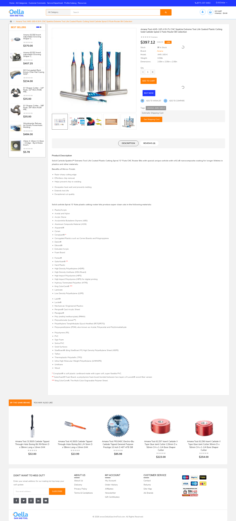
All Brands (148, 493)
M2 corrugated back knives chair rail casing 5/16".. (33, 72)
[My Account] (202, 12)
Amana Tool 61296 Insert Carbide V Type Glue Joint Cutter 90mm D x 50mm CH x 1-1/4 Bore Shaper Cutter (204, 446)
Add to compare (177, 101)
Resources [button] (82, 3)
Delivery (78, 484)
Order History (111, 484)
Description (128, 143)
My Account (110, 480)
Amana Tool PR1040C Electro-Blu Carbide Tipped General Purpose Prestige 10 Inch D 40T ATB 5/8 (118, 444)
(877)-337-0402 (203, 3)
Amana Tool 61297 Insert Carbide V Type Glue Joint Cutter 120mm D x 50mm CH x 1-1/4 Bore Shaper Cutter (161, 446)
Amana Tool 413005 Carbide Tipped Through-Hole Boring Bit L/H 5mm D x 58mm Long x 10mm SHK (75, 444)
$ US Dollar (221, 2)
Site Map (148, 488)
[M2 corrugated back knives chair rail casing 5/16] (15, 74)
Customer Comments (37, 3)
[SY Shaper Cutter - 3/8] (15, 110)
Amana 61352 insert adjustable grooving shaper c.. (32, 54)
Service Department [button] (55, 3)
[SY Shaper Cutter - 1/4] (15, 92)
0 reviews (154, 37)
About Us (78, 480)
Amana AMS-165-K (156, 108)
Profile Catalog (70, 3)
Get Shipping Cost (151, 119)
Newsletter (110, 493)
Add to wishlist (153, 101)
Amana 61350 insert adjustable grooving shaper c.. (32, 37)
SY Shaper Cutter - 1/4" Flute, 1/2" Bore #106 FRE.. (33, 90)
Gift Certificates (112, 497)
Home (11, 3)
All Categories (21, 3)
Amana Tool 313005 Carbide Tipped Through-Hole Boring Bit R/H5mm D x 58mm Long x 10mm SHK (32, 444)
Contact (147, 480)
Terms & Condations (83, 493)
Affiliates (109, 488)
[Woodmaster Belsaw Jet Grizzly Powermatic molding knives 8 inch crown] (15, 128)
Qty (142, 68)
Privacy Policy (80, 488)
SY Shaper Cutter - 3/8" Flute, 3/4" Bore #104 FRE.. (33, 107)
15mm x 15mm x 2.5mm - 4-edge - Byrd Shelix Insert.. (33, 143)
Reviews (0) (149, 143)
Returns (147, 484)
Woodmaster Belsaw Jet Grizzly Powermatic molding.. (32, 125)
